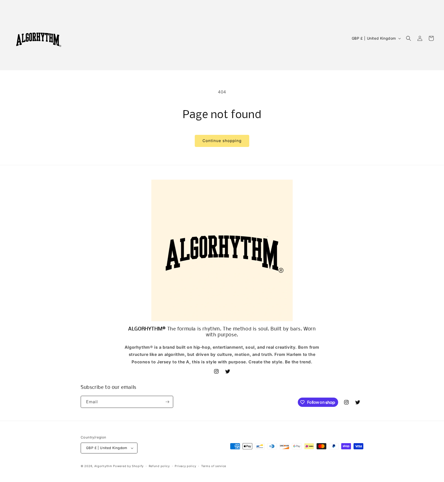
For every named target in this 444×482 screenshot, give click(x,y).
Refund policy (159, 466)
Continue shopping (222, 140)
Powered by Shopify (128, 466)
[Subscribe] (167, 402)
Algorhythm (103, 466)
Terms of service (213, 466)
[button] (408, 38)
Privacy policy (185, 466)
